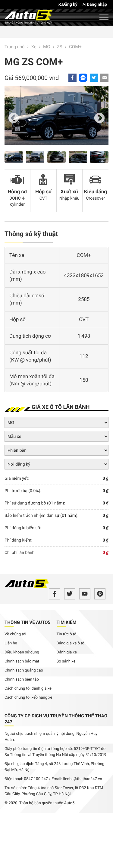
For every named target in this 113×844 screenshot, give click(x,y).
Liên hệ (11, 643)
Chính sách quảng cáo (24, 670)
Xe (33, 46)
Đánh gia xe (67, 652)
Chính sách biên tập (22, 679)
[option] (56, 118)
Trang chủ (14, 46)
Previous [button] (14, 118)
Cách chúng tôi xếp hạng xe (28, 697)
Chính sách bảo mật (22, 661)
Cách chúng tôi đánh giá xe (28, 688)
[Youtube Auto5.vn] (84, 593)
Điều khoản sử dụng (22, 652)
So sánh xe (66, 661)
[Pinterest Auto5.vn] (99, 593)
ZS (59, 46)
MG (46, 46)
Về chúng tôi (15, 634)
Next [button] (99, 118)
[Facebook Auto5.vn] (54, 593)
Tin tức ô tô (67, 634)
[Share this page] (104, 78)
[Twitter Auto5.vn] (69, 593)
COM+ (75, 46)
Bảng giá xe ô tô (70, 643)
